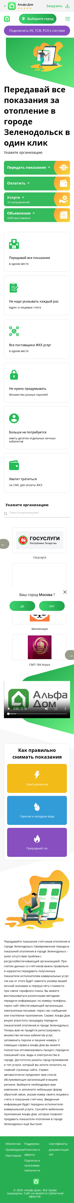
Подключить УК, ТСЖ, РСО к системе (37, 30)
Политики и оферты (32, 1152)
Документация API (59, 1152)
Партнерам (13, 1155)
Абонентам (13, 1144)
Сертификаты (58, 1144)
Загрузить (54, 6)
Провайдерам (15, 1149)
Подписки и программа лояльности (32, 1165)
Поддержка (31, 1144)
